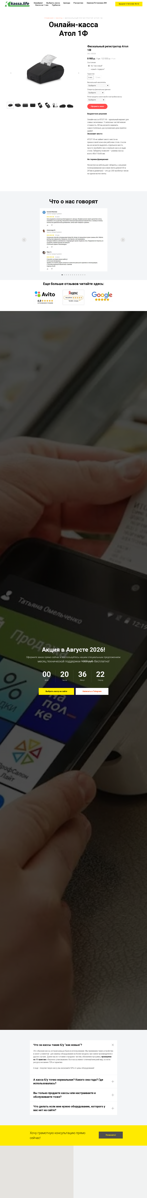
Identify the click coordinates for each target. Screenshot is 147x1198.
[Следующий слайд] (78, 73)
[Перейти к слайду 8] (76, 274)
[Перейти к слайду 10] (80, 274)
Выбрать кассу (53, 3)
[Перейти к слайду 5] (70, 274)
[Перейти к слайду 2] (64, 274)
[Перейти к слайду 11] (82, 274)
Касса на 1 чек (41, 5)
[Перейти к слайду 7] (74, 274)
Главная (49, 18)
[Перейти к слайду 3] (66, 274)
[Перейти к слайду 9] (78, 274)
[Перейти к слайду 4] (68, 274)
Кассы (59, 18)
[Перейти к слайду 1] (62, 274)
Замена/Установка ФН (97, 3)
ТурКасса (56, 5)
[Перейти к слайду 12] (84, 274)
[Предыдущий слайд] (11, 73)
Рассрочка (78, 3)
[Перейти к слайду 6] (72, 274)
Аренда (66, 3)
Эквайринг (38, 3)
